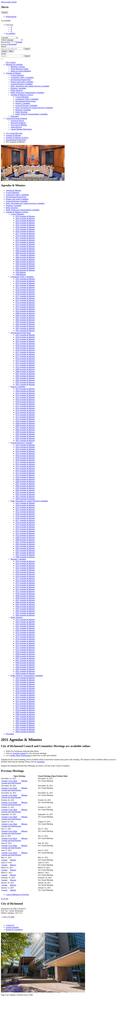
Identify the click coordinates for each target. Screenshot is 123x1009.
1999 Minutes (20, 272)
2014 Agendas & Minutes (25, 240)
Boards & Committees (14, 930)
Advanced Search (17, 121)
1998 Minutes (20, 274)
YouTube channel (19, 753)
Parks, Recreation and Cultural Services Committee (30, 86)
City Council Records (14, 133)
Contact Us (10, 925)
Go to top (4, 899)
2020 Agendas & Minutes (25, 227)
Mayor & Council (12, 987)
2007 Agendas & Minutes (25, 255)
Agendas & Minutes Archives (22, 95)
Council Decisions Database (16, 118)
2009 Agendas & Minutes (25, 251)
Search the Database (18, 123)
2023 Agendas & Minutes (25, 221)
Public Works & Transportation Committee (31, 114)
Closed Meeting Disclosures (21, 129)
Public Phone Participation (21, 755)
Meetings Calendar (18, 67)
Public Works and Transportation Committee (27, 93)
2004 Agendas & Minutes (25, 262)
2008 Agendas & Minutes (25, 253)
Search (3, 46)
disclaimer (41, 762)
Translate (18, 42)
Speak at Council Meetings (21, 71)
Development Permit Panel (21, 80)
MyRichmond (11, 17)
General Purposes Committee (22, 84)
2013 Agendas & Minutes (25, 242)
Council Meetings (17, 75)
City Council (10, 62)
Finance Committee (22, 103)
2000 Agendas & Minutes (25, 270)
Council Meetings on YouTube (17, 895)
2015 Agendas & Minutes (25, 238)
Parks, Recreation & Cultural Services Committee (34, 108)
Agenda (4, 860)
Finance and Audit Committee (22, 82)
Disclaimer (15, 116)
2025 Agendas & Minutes (25, 216)
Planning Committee (18, 88)
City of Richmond (14, 982)
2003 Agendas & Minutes (25, 264)
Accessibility (10, 33)
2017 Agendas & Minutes (25, 234)
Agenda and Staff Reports (11, 783)
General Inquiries (12, 927)
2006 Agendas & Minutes (25, 257)
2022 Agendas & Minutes (25, 223)
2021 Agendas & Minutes (25, 225)
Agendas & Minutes (13, 73)
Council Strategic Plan (14, 989)
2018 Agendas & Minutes (25, 231)
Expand (4, 12)
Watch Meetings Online (19, 69)
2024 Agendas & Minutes (25, 218)
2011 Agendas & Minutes (25, 246)
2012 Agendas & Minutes (25, 244)
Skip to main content (9, 2)
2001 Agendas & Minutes (25, 268)
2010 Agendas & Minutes (25, 249)
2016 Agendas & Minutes (25, 236)
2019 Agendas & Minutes (25, 229)
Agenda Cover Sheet (9, 781)
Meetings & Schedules (14, 64)
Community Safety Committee (22, 77)
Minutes (24, 781)
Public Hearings (17, 90)
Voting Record (16, 127)
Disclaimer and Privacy (14, 991)
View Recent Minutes (19, 125)
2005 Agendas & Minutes (25, 259)
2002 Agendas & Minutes (25, 266)
